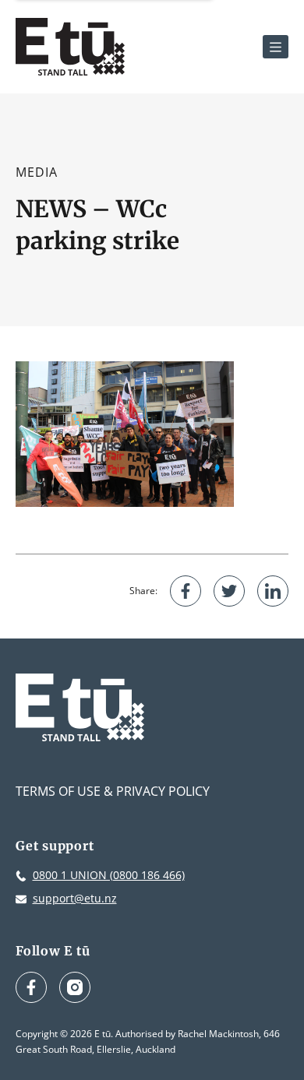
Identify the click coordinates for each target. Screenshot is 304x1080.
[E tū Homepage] (70, 46)
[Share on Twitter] (229, 591)
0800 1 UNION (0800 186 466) (109, 874)
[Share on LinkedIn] (272, 591)
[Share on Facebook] (185, 591)
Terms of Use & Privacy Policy (113, 791)
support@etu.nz (75, 898)
